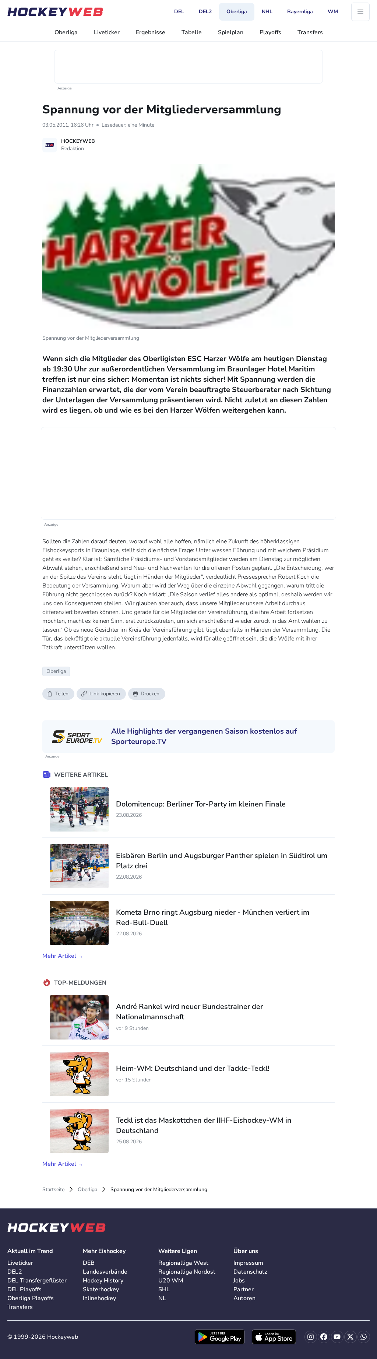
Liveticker (107, 32)
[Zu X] (350, 1337)
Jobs (239, 1281)
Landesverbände (105, 1272)
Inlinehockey (99, 1298)
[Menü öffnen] (360, 12)
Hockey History (103, 1281)
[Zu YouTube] (337, 1337)
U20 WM (170, 1281)
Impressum (248, 1263)
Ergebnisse (150, 32)
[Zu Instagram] (311, 1337)
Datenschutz (250, 1272)
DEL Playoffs (24, 1289)
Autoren (244, 1298)
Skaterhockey (101, 1289)
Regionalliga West (183, 1263)
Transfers (310, 32)
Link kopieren (104, 693)
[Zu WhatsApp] (364, 1337)
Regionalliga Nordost (186, 1272)
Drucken (150, 693)
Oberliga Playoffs (30, 1298)
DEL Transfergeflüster (37, 1281)
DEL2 (14, 1272)
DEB (89, 1263)
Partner (243, 1289)
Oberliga (66, 32)
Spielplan (230, 32)
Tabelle (192, 32)
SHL (164, 1289)
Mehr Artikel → (63, 956)
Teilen (61, 693)
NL (162, 1298)
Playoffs (270, 32)
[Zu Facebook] (324, 1337)
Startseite (53, 1189)
